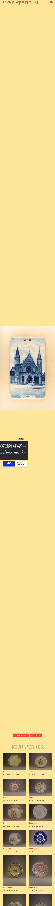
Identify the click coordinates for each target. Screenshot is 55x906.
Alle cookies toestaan (21, 463)
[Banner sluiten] (26, 438)
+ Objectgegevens (21, 735)
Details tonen (20, 457)
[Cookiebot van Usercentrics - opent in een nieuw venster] (18, 439)
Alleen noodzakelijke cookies (9, 463)
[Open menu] (53, 2)
